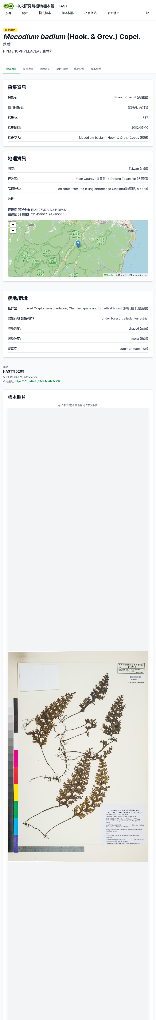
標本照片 (96, 68)
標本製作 (68, 13)
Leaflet (110, 275)
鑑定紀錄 (79, 68)
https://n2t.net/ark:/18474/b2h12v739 (37, 381)
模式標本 (45, 13)
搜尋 (8, 13)
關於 (25, 13)
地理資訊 (45, 68)
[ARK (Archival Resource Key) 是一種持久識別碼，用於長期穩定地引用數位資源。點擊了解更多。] (40, 377)
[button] (78, 244)
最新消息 (113, 13)
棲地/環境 (62, 68)
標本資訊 (11, 68)
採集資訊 (28, 68)
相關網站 (90, 13)
